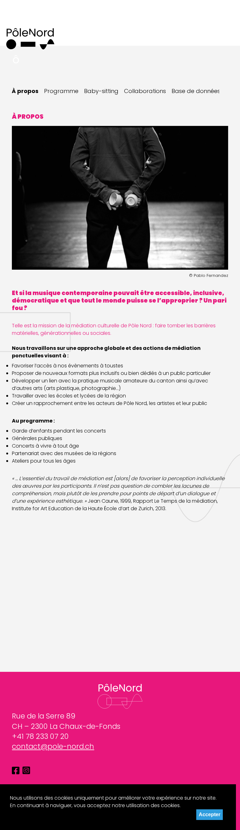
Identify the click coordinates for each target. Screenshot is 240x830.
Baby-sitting (101, 91)
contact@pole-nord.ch (53, 746)
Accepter (209, 814)
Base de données (196, 91)
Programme (61, 91)
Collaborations (145, 91)
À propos (25, 91)
